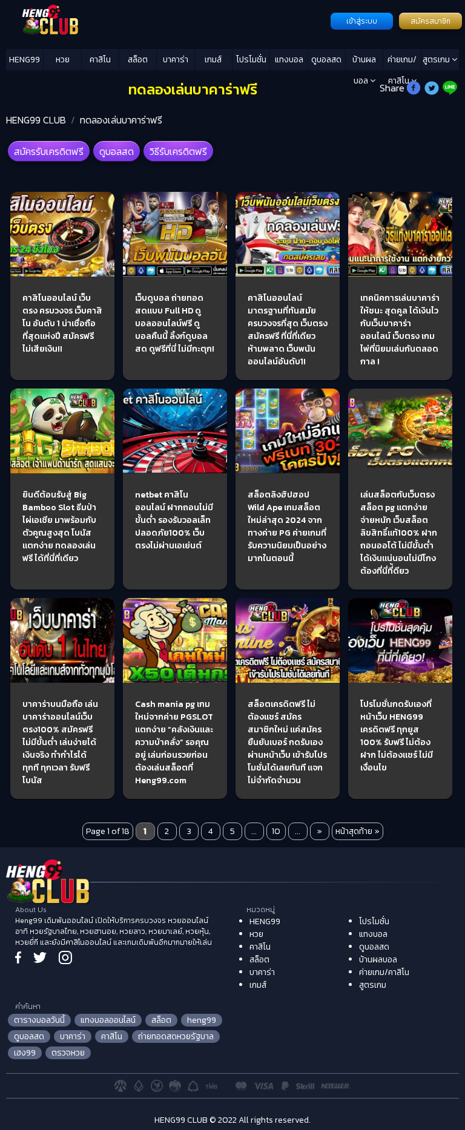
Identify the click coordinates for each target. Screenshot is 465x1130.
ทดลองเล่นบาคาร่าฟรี (121, 120)
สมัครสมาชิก (430, 21)
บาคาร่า (175, 59)
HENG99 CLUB (36, 120)
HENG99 (24, 59)
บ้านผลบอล (364, 61)
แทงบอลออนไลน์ (108, 1020)
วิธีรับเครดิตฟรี (178, 151)
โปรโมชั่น (251, 59)
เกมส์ (213, 59)
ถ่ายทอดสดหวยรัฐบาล (176, 1036)
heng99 (201, 1020)
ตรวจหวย (68, 1052)
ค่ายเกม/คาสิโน (402, 61)
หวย (63, 59)
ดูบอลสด (326, 59)
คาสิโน (100, 59)
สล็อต (138, 59)
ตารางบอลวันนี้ (39, 1020)
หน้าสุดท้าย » (357, 831)
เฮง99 (25, 1052)
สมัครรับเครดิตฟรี (49, 151)
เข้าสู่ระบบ (361, 21)
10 (276, 831)
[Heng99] (167, 20)
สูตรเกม (437, 59)
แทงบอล (289, 59)
